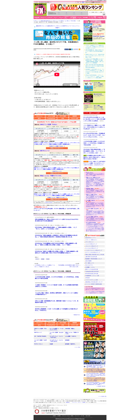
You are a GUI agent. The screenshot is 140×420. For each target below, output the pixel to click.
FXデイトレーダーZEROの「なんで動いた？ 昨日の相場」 (64, 20)
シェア (67, 49)
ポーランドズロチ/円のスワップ (92, 252)
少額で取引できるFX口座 (91, 256)
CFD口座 (87, 277)
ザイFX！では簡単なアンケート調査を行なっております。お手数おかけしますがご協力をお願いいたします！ (95, 47)
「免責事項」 (67, 402)
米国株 (42, 259)
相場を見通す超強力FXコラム (46, 20)
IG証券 (51, 344)
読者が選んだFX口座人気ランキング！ (94, 282)
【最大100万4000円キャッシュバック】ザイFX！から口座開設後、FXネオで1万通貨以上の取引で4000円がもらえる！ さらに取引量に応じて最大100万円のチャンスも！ (95, 196)
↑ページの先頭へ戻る (102, 396)
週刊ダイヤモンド (71, 417)
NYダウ (37, 259)
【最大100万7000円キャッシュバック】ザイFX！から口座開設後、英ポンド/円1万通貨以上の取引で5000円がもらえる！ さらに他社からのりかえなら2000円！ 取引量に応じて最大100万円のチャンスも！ (95, 203)
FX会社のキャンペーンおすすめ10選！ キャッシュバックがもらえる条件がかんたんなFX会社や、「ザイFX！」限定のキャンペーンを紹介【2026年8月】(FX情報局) (96, 379)
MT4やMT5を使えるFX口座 (91, 273)
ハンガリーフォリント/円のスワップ (93, 250)
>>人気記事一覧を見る (100, 386)
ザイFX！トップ (37, 20)
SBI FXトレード (38, 332)
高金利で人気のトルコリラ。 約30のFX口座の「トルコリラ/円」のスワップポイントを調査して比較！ (95, 56)
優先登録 (76, 49)
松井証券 (67, 340)
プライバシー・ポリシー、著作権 (67, 415)
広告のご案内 (88, 415)
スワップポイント (89, 241)
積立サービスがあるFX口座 (91, 269)
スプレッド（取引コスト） (91, 239)
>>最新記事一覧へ (76, 314)
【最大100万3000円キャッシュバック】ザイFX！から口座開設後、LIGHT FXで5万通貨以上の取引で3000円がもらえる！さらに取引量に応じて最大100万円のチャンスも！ (95, 218)
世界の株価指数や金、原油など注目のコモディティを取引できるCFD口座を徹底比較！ (95, 51)
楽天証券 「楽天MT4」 (70, 344)
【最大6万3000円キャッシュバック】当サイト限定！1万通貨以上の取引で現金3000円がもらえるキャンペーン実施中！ (95, 174)
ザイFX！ (91, 417)
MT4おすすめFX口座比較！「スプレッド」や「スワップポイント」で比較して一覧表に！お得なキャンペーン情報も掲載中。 (95, 76)
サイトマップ (77, 415)
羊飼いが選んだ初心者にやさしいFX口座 (94, 254)
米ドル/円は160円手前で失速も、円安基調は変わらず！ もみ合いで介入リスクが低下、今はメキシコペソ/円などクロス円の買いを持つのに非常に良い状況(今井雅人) (96, 375)
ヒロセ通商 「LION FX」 (71, 336)
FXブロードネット (38, 344)
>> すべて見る (77, 347)
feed (79, 49)
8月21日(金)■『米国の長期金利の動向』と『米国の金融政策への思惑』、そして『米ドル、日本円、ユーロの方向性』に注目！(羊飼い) (96, 366)
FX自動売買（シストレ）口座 (92, 275)
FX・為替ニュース (89, 263)
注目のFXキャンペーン (90, 237)
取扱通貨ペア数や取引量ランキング (93, 258)
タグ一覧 (82, 415)
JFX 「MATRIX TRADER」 (40, 336)
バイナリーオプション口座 (91, 279)
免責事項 (54, 415)
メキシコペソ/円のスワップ (91, 246)
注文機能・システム (90, 267)
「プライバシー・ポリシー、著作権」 (78, 402)
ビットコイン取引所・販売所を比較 (93, 284)
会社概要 (59, 415)
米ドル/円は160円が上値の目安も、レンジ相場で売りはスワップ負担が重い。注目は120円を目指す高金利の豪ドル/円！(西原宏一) (96, 383)
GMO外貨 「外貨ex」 (70, 328)
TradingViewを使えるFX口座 (92, 271)
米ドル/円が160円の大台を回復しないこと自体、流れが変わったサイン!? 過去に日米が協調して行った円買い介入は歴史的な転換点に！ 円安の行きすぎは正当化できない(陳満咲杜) (96, 370)
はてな (72, 49)
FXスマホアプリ (89, 265)
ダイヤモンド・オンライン (63, 417)
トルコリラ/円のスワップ (91, 244)
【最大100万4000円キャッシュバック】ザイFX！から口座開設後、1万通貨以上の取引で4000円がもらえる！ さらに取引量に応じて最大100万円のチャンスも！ (95, 190)
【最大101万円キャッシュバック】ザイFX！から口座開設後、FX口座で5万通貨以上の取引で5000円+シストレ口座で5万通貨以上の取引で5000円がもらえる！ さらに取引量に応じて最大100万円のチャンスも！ (95, 211)
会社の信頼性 (88, 260)
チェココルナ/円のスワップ (91, 248)
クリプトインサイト (85, 417)
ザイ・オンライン (78, 417)
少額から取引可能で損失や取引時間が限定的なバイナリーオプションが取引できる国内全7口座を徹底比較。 (95, 66)
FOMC (47, 259)
